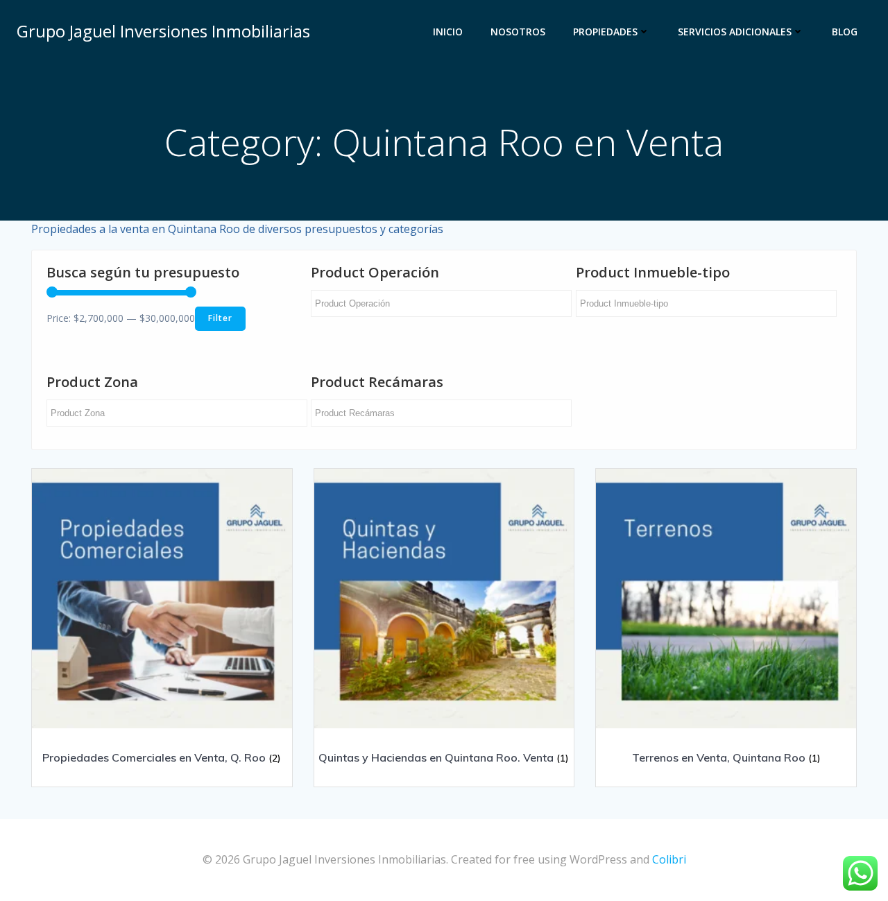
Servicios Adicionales (735, 31)
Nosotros (517, 31)
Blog (844, 31)
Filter (220, 318)
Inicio (448, 31)
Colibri (669, 859)
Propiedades (605, 31)
